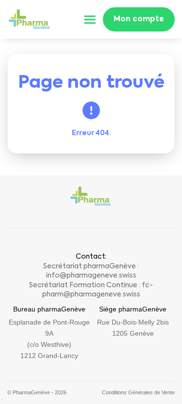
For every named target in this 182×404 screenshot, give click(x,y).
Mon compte (139, 19)
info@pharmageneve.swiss (91, 275)
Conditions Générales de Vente (138, 392)
